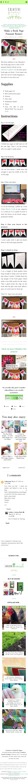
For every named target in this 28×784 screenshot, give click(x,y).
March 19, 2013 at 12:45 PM (14, 515)
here (6, 111)
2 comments (20, 37)
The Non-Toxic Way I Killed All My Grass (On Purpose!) (14, 654)
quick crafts (23, 25)
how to (16, 25)
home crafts (10, 25)
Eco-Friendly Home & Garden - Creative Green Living (17, 772)
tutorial (5, 27)
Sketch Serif (10, 209)
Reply (7, 523)
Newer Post (6, 467)
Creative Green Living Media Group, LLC (18, 775)
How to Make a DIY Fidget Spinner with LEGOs (7, 458)
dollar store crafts (18, 24)
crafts (5, 24)
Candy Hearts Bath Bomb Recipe (20, 457)
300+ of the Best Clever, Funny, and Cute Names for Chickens (14, 627)
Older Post (21, 467)
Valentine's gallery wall (8, 69)
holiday (3, 25)
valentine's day (19, 27)
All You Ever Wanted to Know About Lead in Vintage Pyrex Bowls (14, 678)
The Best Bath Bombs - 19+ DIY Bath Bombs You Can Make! (7, 437)
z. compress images (17, 27)
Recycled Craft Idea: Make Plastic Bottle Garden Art (14, 731)
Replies (9, 509)
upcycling (11, 27)
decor (9, 24)
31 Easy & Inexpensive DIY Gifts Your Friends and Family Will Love (20, 437)
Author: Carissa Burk (15, 512)
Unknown (7, 481)
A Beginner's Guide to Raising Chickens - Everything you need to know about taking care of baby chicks (14, 703)
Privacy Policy (14, 779)
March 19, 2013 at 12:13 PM (13, 482)
